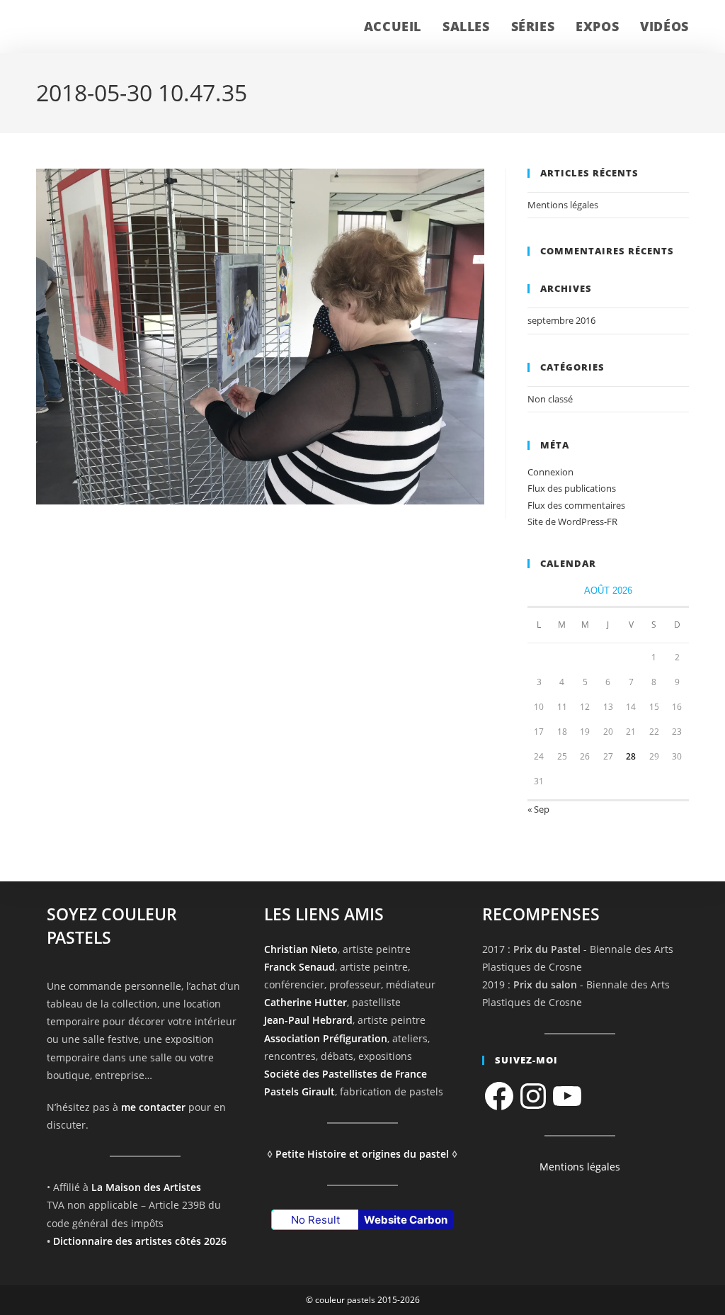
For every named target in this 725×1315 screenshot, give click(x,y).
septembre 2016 (561, 320)
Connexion (550, 471)
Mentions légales (562, 204)
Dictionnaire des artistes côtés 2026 (140, 1241)
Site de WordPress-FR (572, 521)
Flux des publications (571, 488)
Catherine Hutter (305, 1002)
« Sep (538, 809)
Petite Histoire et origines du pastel (362, 1154)
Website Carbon (405, 1219)
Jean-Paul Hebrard (308, 1020)
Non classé (550, 399)
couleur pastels (95, 26)
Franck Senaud (299, 966)
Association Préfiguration (325, 1038)
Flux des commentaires (576, 505)
